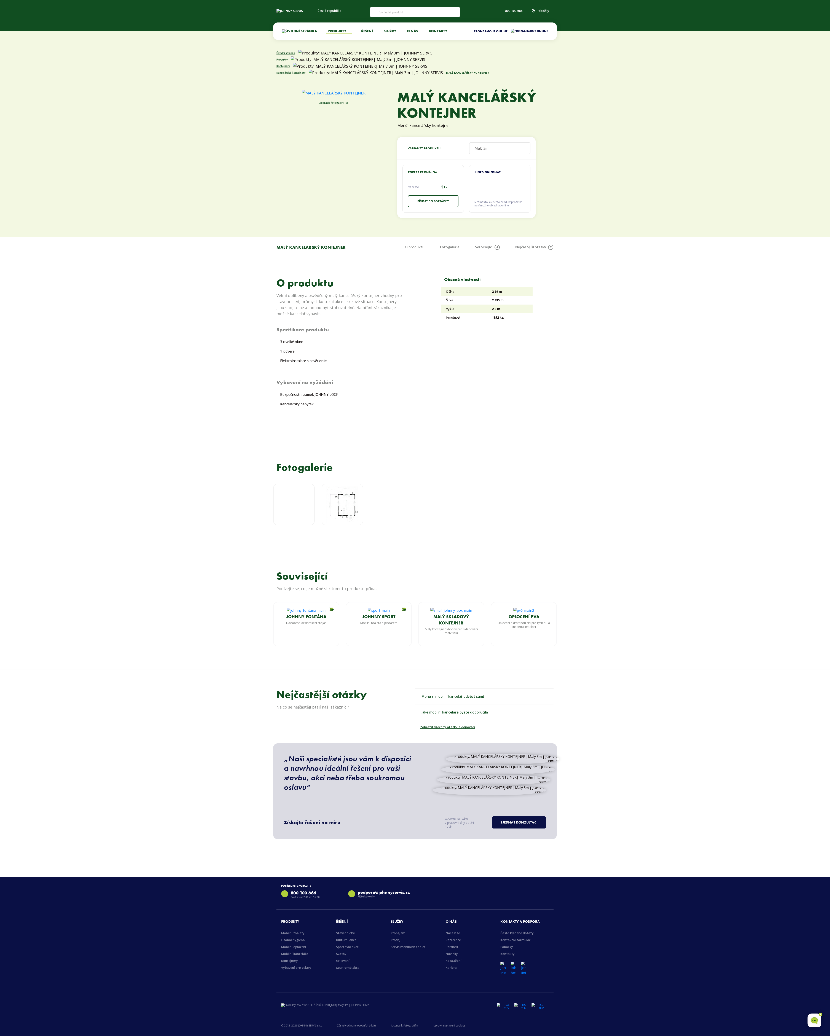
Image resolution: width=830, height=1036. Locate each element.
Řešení (367, 31)
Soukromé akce (347, 968)
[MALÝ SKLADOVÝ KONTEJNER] (451, 610)
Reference (453, 940)
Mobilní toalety (293, 933)
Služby (390, 31)
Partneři (452, 947)
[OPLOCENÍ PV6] (523, 610)
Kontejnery (289, 961)
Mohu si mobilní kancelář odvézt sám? (453, 696)
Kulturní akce (346, 940)
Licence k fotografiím (404, 1025)
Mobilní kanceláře (294, 954)
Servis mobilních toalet (408, 947)
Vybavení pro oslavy (296, 968)
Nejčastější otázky (533, 247)
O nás (412, 31)
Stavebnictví (345, 933)
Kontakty (438, 31)
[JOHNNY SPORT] (379, 610)
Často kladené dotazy (517, 933)
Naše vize (453, 933)
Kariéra (451, 968)
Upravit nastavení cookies (449, 1025)
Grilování (343, 961)
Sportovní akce (347, 947)
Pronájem (398, 933)
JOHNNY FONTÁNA (306, 616)
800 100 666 (513, 11)
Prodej (395, 940)
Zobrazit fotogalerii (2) (333, 103)
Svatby (341, 954)
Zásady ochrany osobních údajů (356, 1025)
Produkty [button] (337, 31)
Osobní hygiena (293, 940)
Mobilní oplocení (293, 947)
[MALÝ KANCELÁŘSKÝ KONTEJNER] (334, 92)
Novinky (452, 954)
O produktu (415, 247)
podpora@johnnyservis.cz (384, 892)
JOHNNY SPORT (378, 616)
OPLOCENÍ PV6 (524, 616)
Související (486, 247)
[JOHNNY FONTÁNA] (306, 610)
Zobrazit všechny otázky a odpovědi (447, 727)
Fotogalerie (450, 247)
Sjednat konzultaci (519, 822)
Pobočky (543, 11)
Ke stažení (453, 961)
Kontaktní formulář (515, 940)
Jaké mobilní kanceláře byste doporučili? (454, 712)
